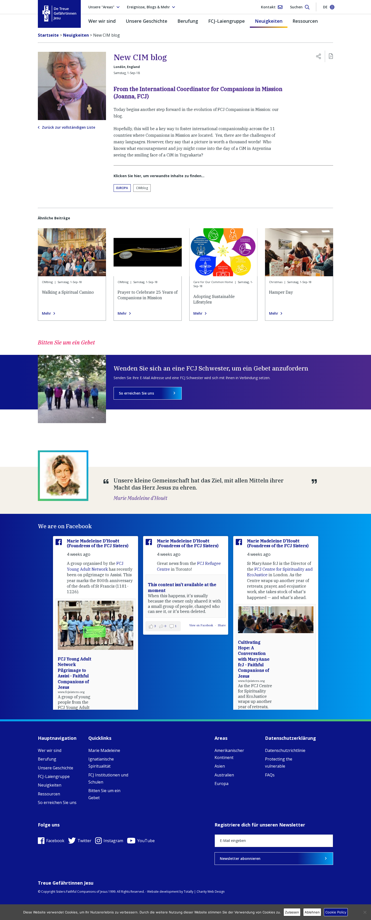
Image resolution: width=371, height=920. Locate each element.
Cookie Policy (335, 912)
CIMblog (142, 188)
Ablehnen (312, 912)
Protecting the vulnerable (278, 762)
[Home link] (59, 13)
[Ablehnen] (364, 912)
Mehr (46, 313)
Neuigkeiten (268, 21)
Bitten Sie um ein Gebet (104, 794)
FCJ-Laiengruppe (226, 21)
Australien (224, 775)
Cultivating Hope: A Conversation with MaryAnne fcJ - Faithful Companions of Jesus (254, 659)
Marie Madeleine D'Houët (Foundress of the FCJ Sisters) (97, 543)
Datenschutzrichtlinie (285, 750)
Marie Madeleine (104, 750)
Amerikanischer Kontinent (229, 754)
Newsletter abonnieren (240, 858)
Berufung (187, 21)
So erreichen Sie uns (136, 393)
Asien (220, 766)
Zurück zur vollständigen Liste (68, 127)
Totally (188, 891)
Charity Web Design (211, 891)
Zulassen (292, 912)
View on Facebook (201, 625)
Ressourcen (305, 21)
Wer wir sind (102, 21)
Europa (122, 188)
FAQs (270, 775)
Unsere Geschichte (146, 21)
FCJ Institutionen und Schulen (108, 778)
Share (222, 625)
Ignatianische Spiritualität (101, 762)
